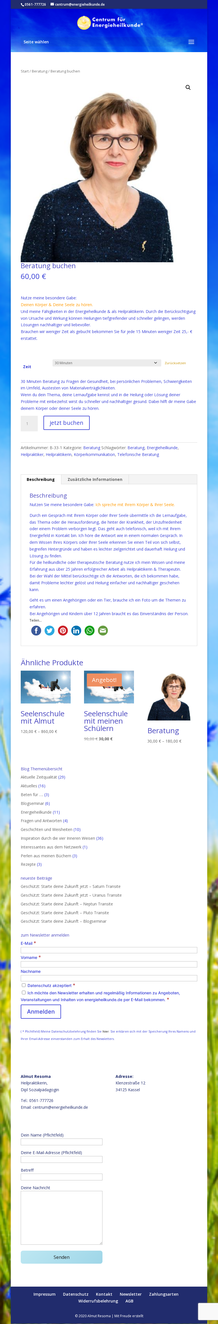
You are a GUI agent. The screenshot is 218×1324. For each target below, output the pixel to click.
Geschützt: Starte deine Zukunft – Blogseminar (63, 921)
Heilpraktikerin (59, 454)
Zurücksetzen (175, 363)
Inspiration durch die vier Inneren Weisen (58, 838)
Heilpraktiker (32, 454)
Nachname (31, 971)
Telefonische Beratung (138, 454)
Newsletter (131, 1294)
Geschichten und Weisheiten (46, 829)
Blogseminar (32, 803)
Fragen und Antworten (41, 820)
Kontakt (104, 1294)
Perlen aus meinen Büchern (46, 855)
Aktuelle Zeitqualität (39, 777)
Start (25, 71)
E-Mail (28, 943)
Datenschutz (76, 1294)
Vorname (31, 957)
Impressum (44, 1294)
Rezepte (28, 864)
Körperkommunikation (94, 454)
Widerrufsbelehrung (98, 1301)
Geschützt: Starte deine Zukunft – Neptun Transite (67, 904)
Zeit (27, 366)
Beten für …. (32, 794)
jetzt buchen (66, 423)
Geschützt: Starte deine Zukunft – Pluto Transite (65, 912)
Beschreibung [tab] (41, 479)
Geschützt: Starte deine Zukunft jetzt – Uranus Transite (71, 895)
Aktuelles (29, 785)
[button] (188, 87)
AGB (129, 1301)
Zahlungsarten (164, 1294)
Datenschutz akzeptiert (50, 985)
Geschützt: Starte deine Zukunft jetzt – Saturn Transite (71, 886)
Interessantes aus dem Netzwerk (51, 847)
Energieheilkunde (162, 447)
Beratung (39, 71)
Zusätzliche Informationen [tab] (95, 479)
